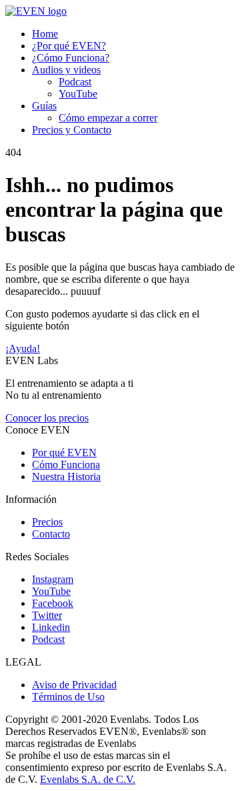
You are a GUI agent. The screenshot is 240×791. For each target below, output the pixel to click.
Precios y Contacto (71, 129)
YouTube (78, 93)
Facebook (52, 603)
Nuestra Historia (66, 476)
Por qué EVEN (64, 452)
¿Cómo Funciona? (70, 57)
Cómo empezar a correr (108, 117)
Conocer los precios (47, 418)
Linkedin (51, 627)
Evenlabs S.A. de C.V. (87, 779)
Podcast (75, 81)
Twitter (47, 615)
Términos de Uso (68, 696)
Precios (47, 522)
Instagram (52, 579)
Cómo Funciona (66, 464)
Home (45, 33)
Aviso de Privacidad (74, 684)
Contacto (51, 534)
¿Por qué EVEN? (69, 45)
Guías (44, 105)
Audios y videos (66, 69)
